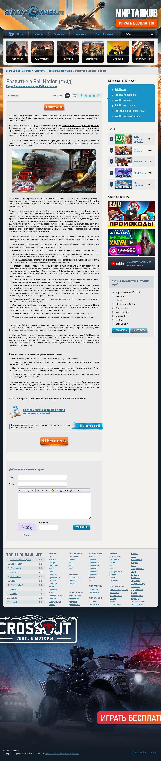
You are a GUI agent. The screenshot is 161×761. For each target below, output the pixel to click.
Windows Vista (94, 566)
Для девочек (74, 599)
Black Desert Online (126, 304)
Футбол (134, 593)
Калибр (13, 594)
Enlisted (13, 598)
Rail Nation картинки (125, 94)
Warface (120, 296)
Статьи (71, 584)
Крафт (133, 572)
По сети (113, 578)
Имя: (11, 477)
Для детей (73, 602)
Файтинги (52, 575)
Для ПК (92, 557)
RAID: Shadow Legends (20, 560)
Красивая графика (138, 601)
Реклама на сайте (138, 752)
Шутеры (52, 563)
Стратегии (53, 590)
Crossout (120, 316)
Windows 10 (93, 575)
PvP (111, 569)
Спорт (133, 557)
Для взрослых (74, 605)
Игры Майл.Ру (136, 560)
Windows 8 (93, 572)
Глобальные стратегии (119, 590)
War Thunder (138, 150)
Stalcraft (13, 589)
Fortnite (120, 320)
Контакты (153, 752)
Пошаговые (135, 587)
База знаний (93, 425)
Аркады (52, 587)
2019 (70, 566)
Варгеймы (53, 599)
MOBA (51, 569)
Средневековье (137, 590)
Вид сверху (135, 599)
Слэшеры (53, 584)
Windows (92, 560)
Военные (134, 554)
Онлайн (113, 575)
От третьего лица (138, 584)
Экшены (52, 581)
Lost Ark (13, 602)
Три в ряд (113, 599)
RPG (51, 557)
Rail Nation (13, 95)
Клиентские (93, 589)
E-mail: (12, 484)
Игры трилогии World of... (129, 292)
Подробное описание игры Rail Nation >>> (31, 86)
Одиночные (114, 560)
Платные (92, 601)
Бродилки (134, 563)
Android (92, 578)
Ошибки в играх (75, 578)
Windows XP (94, 563)
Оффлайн (114, 581)
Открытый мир (115, 604)
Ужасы (51, 593)
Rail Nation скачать (125, 105)
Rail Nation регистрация (127, 116)
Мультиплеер (115, 557)
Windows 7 (93, 569)
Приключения (54, 578)
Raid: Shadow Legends (138, 139)
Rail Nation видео (124, 100)
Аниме (112, 601)
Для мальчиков (75, 596)
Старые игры (74, 557)
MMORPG (53, 560)
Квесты (52, 605)
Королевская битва (56, 596)
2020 (70, 569)
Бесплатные (94, 604)
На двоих (113, 563)
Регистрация (54, 107)
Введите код (44, 523)
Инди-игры (135, 575)
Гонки (51, 572)
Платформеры (55, 602)
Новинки (72, 560)
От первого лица (137, 569)
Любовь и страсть (138, 604)
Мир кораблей (139, 184)
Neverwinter (122, 308)
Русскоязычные (116, 596)
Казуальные (135, 581)
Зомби (133, 566)
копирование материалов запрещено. (62, 753)
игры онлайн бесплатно (33, 12)
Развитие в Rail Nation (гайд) (130, 110)
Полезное (72, 581)
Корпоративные (116, 572)
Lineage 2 (121, 300)
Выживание (135, 578)
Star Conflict (122, 324)
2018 (70, 563)
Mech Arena (140, 173)
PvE (111, 566)
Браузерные (94, 592)
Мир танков (140, 161)
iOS (90, 581)
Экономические (137, 596)
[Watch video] (131, 214)
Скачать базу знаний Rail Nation (44, 411)
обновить (27, 535)
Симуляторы (54, 566)
